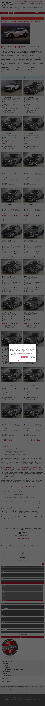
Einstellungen (32, 357)
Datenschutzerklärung (14, 360)
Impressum (22, 360)
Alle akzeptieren (25, 357)
